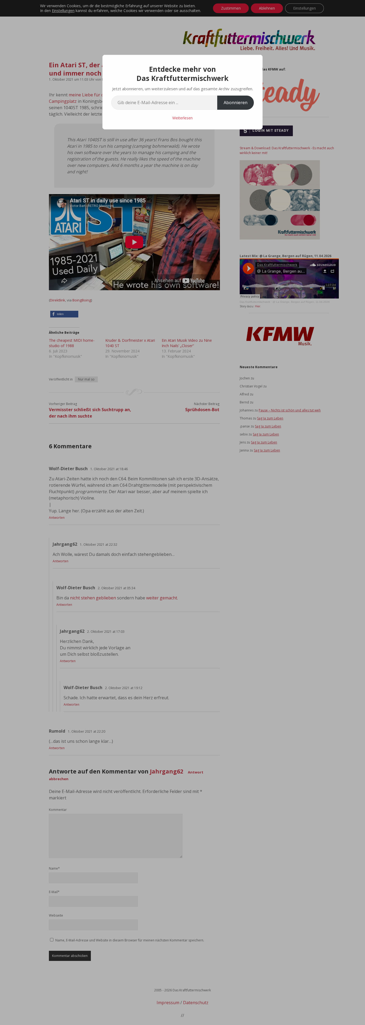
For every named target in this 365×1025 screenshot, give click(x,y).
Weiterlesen (182, 117)
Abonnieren (235, 102)
